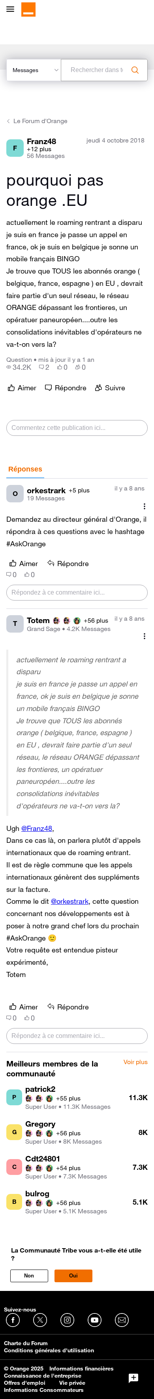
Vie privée (72, 1382)
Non (29, 1276)
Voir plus (136, 1062)
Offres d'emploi (24, 1382)
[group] (18, 367)
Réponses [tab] (25, 469)
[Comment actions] (144, 506)
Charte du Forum (26, 1343)
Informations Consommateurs (44, 1389)
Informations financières (81, 1368)
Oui (73, 1276)
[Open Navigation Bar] (12, 9)
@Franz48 (36, 828)
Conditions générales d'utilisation (49, 1350)
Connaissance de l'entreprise (42, 1375)
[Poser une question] (133, 1378)
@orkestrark (69, 901)
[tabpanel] (77, 765)
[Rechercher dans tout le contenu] (135, 70)
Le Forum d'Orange (40, 121)
